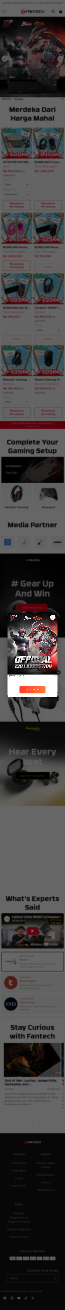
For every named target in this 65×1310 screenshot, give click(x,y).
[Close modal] (53, 617)
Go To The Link (33, 690)
